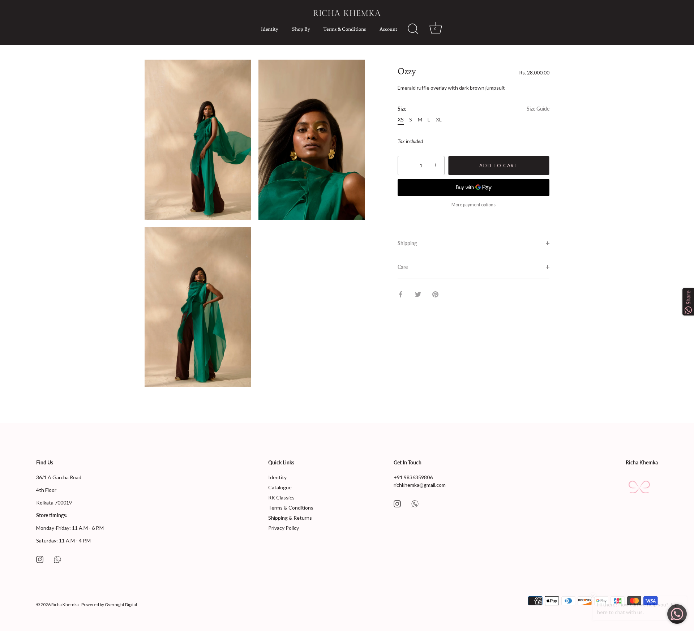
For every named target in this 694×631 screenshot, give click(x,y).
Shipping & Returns (290, 518)
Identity (269, 28)
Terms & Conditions (345, 28)
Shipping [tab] (407, 243)
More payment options (473, 204)
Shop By (301, 28)
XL (439, 120)
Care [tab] (403, 267)
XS (401, 120)
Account (388, 28)
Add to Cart (498, 165)
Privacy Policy (283, 528)
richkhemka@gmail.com (420, 485)
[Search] (409, 29)
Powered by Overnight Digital (109, 604)
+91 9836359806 (413, 477)
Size (473, 109)
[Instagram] (39, 559)
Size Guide (538, 109)
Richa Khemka (65, 604)
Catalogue (280, 487)
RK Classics (281, 497)
